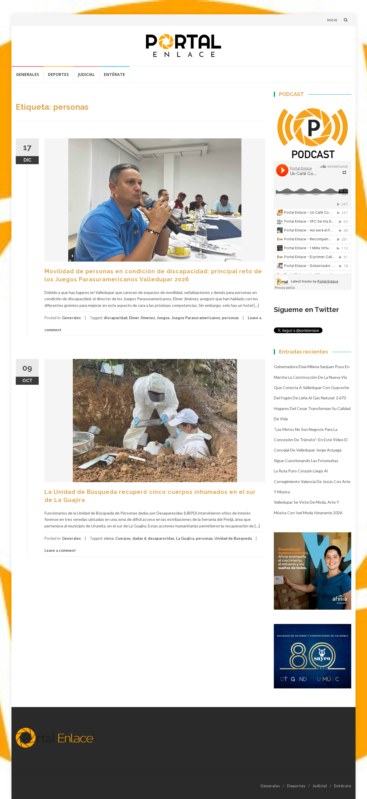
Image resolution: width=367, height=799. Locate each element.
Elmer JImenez (142, 317)
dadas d (139, 538)
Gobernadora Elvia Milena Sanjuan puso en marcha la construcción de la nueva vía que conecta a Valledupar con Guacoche (312, 377)
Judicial (86, 74)
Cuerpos (123, 538)
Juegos (163, 317)
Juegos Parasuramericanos (195, 317)
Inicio (332, 19)
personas (230, 317)
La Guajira (185, 538)
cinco (109, 538)
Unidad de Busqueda (233, 538)
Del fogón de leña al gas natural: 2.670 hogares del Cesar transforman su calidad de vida (312, 408)
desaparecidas (161, 538)
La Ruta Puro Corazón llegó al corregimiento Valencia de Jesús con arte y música (312, 481)
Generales (27, 74)
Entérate (114, 74)
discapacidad (115, 317)
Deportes (58, 74)
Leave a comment (60, 550)
